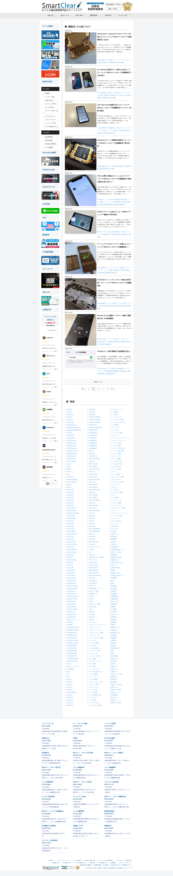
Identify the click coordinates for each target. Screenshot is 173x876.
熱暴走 (113, 625)
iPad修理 (116, 232)
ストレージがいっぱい (96, 682)
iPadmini (69, 695)
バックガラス (115, 430)
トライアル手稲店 (110, 723)
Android (69, 412)
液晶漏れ (114, 622)
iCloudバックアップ (73, 666)
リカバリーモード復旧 (118, 508)
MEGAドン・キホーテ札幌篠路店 (52, 811)
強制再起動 (114, 596)
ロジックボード (116, 523)
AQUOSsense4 (72, 448)
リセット (114, 510)
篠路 (122, 62)
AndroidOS (70, 414)
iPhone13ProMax (94, 479)
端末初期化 (114, 656)
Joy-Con (91, 549)
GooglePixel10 (71, 578)
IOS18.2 (100, 339)
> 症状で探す (128, 860)
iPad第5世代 (93, 438)
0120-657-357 (77, 726)
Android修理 (101, 128)
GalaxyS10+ (71, 523)
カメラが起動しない (95, 648)
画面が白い (114, 630)
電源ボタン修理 (116, 689)
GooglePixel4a (71, 593)
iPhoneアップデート (121, 339)
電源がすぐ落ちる (116, 684)
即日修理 (104, 62)
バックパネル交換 (116, 432)
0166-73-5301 (46, 843)
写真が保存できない (117, 562)
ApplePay (70, 419)
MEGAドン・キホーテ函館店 (113, 752)
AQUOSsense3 (72, 445)
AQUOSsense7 (72, 456)
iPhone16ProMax (94, 510)
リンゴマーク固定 (116, 516)
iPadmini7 (92, 412)
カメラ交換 (92, 658)
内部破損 (114, 555)
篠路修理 (122, 204)
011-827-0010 (77, 813)
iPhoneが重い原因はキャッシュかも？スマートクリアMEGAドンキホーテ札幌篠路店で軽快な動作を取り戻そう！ (114, 179)
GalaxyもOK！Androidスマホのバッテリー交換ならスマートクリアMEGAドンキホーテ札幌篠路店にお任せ (114, 37)
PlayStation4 (93, 580)
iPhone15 (92, 492)
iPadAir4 (69, 687)
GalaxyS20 (70, 526)
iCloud (69, 664)
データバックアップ (117, 409)
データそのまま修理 (95, 705)
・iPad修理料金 (48, 137)
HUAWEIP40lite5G (73, 658)
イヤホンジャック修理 (96, 632)
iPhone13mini (93, 474)
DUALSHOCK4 (72, 482)
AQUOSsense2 (72, 443)
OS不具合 (92, 578)
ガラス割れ (92, 666)
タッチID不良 (93, 692)
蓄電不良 (114, 661)
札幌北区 (126, 130)
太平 (108, 62)
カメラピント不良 (94, 651)
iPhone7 (91, 521)
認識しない (114, 666)
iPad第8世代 (93, 445)
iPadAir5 (69, 689)
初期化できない (116, 573)
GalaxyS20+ (71, 529)
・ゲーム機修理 (48, 147)
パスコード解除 (116, 458)
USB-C (91, 601)
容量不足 (114, 591)
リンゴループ (115, 518)
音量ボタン (114, 700)
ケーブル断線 (93, 674)
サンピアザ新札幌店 (48, 796)
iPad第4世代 (93, 435)
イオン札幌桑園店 (110, 767)
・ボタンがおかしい (50, 116)
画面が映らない (116, 627)
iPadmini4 (70, 702)
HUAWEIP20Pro (72, 651)
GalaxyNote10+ (72, 510)
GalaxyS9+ (70, 567)
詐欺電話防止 (101, 373)
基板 (112, 583)
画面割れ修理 (103, 169)
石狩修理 (116, 204)
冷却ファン (114, 565)
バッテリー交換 (107, 270)
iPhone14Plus (93, 484)
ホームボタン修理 (116, 492)
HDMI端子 (70, 622)
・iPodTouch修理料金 (50, 144)
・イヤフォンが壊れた (50, 103)
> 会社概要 (111, 862)
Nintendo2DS (93, 562)
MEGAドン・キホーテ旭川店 (82, 782)
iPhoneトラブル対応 (108, 368)
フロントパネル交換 (117, 482)
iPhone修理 (101, 60)
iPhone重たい (124, 199)
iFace (68, 671)
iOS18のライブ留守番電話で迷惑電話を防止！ (114, 351)
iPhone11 (92, 453)
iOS (68, 674)
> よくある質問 (76, 860)
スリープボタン (94, 689)
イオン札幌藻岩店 (79, 767)
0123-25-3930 (77, 740)
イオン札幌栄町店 (47, 782)
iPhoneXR (92, 536)
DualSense (70, 477)
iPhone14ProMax (94, 490)
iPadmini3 (70, 700)
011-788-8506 (46, 784)
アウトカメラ (93, 622)
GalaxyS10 (70, 521)
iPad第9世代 (93, 448)
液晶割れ (114, 619)
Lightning (92, 555)
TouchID (91, 599)
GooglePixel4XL (72, 599)
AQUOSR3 (70, 435)
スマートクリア (118, 60)
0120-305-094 (46, 799)
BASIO (69, 469)
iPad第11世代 (93, 432)
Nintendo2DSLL (94, 565)
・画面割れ (47, 93)
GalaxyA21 (70, 492)
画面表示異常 (115, 648)
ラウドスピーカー (116, 500)
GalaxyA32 (70, 500)
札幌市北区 (113, 62)
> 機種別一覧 (55, 862)
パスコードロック (116, 456)
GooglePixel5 (71, 601)
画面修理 (110, 204)
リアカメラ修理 (116, 503)
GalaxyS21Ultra (72, 544)
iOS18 (99, 368)
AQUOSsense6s (72, 453)
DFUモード (70, 471)
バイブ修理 (114, 425)
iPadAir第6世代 (72, 692)
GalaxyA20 (70, 490)
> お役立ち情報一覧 (89, 860)
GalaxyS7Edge (71, 560)
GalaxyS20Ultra (72, 534)
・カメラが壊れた (49, 107)
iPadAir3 (69, 684)
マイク (113, 495)
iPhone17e (92, 516)
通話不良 (114, 676)
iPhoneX (91, 534)
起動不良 (113, 133)
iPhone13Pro (93, 477)
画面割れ (114, 640)
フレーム (114, 471)
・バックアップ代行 (50, 123)
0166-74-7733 (108, 784)
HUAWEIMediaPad (73, 630)
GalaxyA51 (70, 505)
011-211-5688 (108, 770)
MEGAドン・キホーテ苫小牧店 (83, 752)
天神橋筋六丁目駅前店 (49, 826)
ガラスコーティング (95, 661)
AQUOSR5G (71, 438)
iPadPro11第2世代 (95, 417)
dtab (68, 474)
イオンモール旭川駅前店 (50, 840)
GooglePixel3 (71, 580)
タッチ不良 (92, 700)
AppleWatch (70, 422)
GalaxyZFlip (71, 570)
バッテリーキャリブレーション (121, 438)
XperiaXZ (92, 617)
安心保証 (114, 588)
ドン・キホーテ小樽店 (80, 723)
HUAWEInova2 (71, 632)
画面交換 (114, 635)
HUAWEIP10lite (72, 645)
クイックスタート (94, 669)
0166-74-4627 (77, 784)
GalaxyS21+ (71, 539)
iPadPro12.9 (93, 425)
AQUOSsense (71, 440)
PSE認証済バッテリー (96, 588)
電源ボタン (114, 687)
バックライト (115, 435)
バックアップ (115, 427)
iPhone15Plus (93, 495)
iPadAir (69, 679)
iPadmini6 (92, 409)
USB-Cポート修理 (95, 604)
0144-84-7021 (77, 755)
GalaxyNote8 (71, 516)
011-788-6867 (46, 813)
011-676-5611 (108, 726)
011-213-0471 (46, 726)
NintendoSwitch (94, 573)
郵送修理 (114, 682)
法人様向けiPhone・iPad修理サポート (121, 865)
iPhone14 (92, 482)
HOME (51, 860)
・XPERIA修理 (48, 140)
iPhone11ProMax (94, 458)
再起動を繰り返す (116, 557)
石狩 (119, 62)
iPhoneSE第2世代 (94, 529)
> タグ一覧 (118, 860)
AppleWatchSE (71, 425)
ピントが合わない (116, 461)
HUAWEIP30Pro (72, 656)
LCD (90, 552)
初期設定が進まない (117, 575)
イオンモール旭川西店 (111, 782)
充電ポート (114, 542)
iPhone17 (92, 513)
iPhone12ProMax (94, 469)
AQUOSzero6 (71, 461)
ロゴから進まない (116, 521)
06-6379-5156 (46, 828)
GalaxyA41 (70, 503)
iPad (68, 676)
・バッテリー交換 (49, 97)
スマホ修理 (109, 60)
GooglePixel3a (71, 583)
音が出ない (114, 697)
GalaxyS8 (70, 562)
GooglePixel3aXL (72, 586)
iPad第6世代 (93, 440)
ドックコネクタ (116, 417)
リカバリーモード (116, 505)
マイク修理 (114, 497)
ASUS (69, 466)
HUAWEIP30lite (72, 653)
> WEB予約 (91, 862)
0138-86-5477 (108, 755)
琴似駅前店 (45, 752)
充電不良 (114, 544)
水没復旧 (114, 612)
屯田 (128, 95)
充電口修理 (114, 547)
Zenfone (91, 619)
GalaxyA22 (70, 495)
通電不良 (114, 679)
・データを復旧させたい (51, 126)
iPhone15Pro (93, 497)
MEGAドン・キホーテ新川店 (51, 767)
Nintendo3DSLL (94, 570)
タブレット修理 (111, 166)
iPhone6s (92, 518)
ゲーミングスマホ (111, 267)
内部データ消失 (116, 552)
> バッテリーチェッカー (62, 860)
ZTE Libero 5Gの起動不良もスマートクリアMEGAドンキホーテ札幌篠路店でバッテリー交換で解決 (114, 108)
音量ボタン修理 (116, 702)
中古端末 (114, 531)
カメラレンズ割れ (94, 656)
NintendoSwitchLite (95, 575)
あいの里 (108, 92)
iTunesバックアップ (95, 547)
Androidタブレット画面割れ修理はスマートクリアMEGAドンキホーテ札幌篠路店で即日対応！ (114, 143)
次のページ (98, 382)
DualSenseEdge (72, 479)
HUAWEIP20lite (72, 648)
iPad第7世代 (93, 443)
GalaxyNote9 (71, 518)
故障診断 (114, 604)
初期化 (113, 570)
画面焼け (114, 645)
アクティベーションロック (97, 625)
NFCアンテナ (93, 560)
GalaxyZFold (71, 573)
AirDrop (69, 409)
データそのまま (94, 702)
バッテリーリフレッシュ (119, 440)
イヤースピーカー (94, 635)
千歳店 (75, 738)
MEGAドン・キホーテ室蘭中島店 (115, 796)
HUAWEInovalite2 (72, 640)
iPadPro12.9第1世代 (95, 427)
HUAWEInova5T (72, 638)
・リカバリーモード (50, 119)
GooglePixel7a (71, 614)
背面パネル (114, 658)
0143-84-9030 (108, 799)
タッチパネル (93, 697)
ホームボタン (115, 490)
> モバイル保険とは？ (79, 862)
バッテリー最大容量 (117, 451)
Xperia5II (92, 614)
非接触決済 (114, 695)
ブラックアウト (116, 484)
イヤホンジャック (94, 630)
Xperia (91, 609)
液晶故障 (104, 204)
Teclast (91, 596)
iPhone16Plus (93, 505)
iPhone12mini (93, 464)
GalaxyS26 (70, 555)
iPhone (91, 451)
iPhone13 (92, 471)
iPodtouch (92, 544)
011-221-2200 (46, 740)
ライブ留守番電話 (106, 371)
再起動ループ (115, 560)
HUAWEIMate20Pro (73, 627)
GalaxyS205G (71, 531)
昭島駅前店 (108, 826)
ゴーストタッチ (94, 676)
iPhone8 (91, 523)
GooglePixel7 (71, 612)
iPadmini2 (70, 697)
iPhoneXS (92, 539)
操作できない (115, 601)
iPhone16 (92, 503)
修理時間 (114, 539)
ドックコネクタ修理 (117, 419)
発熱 (112, 653)
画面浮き (114, 643)
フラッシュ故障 (116, 469)
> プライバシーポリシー (124, 862)
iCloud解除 (70, 669)
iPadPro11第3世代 (95, 419)
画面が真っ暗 (115, 632)
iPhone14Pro (93, 487)
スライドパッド (94, 687)
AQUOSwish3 (71, 458)
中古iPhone (114, 526)
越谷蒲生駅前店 (109, 811)
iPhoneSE (92, 526)
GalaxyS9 (70, 565)
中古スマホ (114, 529)
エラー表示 (92, 645)
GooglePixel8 (71, 617)
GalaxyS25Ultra (72, 552)
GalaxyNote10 (71, 508)
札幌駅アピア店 (78, 826)
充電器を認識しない (117, 549)
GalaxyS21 (70, 536)
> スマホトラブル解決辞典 (105, 860)
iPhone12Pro (93, 466)
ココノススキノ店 (47, 723)
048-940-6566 (108, 813)
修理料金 (114, 536)
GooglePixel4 (71, 591)
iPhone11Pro (93, 456)
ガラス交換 (92, 664)
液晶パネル (114, 614)
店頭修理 (114, 593)
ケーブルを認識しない (96, 671)
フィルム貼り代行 (116, 464)
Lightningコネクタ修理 (96, 557)
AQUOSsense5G (72, 451)
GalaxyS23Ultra (72, 549)
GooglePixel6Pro (72, 609)
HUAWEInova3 (71, 635)
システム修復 (93, 679)
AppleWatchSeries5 (73, 427)
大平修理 (123, 202)
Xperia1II (92, 612)
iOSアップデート (108, 339)
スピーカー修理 (94, 684)
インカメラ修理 (94, 643)
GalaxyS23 (70, 547)
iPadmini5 (70, 705)
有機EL (113, 606)
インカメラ (92, 640)
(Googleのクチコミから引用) (48, 351)
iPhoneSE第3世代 (94, 531)
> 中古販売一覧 (66, 862)
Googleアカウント (73, 619)
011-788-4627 (108, 740)
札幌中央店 (45, 738)
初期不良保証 (115, 567)
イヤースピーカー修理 (96, 638)
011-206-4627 (77, 770)
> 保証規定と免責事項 (84, 865)
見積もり (114, 664)
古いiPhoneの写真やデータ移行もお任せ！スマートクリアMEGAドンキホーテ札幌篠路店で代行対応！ (114, 72)
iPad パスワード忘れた (105, 232)
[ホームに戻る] (86, 6)
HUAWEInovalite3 (72, 643)
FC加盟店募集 (97, 865)
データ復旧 (114, 412)
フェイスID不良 (116, 466)
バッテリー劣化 (116, 445)
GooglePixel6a (71, 606)
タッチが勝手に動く (95, 695)
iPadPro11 (92, 414)
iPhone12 (92, 461)
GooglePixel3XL (72, 588)
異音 (112, 651)
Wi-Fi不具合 (93, 606)
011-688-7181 (46, 755)
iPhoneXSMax (93, 542)
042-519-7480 (108, 828)
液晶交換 (114, 617)
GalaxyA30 (70, 497)
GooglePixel (71, 575)
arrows (69, 464)
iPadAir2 (69, 682)
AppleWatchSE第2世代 (74, 430)
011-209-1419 (77, 828)
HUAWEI (69, 625)
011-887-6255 (77, 799)
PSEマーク (92, 586)
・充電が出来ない (49, 100)
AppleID (69, 417)
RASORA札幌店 (109, 738)
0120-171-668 (46, 770)
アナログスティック (95, 627)
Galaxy (69, 487)
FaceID (69, 484)
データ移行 (114, 414)
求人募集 (105, 865)
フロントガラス (116, 479)
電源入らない (115, 692)
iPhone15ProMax (94, 500)
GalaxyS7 (70, 557)
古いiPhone (120, 95)
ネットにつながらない (118, 422)
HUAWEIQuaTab (72, 661)
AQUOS (69, 432)
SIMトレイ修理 (93, 591)
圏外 (112, 580)
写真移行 (106, 95)
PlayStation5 (93, 583)
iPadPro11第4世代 (95, 422)
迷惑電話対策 (110, 373)
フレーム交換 (115, 474)
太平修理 (122, 270)
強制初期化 (114, 599)
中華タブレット (116, 534)
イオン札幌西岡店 (79, 811)
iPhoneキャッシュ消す (104, 199)
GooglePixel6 (71, 604)
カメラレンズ (93, 653)
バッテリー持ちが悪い (118, 448)
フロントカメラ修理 (117, 477)
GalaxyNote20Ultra (73, 513)
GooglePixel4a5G (72, 596)
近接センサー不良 (116, 674)
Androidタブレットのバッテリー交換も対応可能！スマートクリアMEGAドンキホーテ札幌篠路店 (114, 283)
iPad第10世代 (93, 430)
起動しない (114, 669)
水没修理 (114, 609)
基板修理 (114, 586)
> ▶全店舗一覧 (101, 862)
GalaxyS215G (71, 542)
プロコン (114, 487)
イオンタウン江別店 (79, 796)
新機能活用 (116, 371)
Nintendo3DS (93, 567)
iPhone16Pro (93, 508)
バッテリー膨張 (111, 130)
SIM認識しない (93, 593)
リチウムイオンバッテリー (119, 513)
